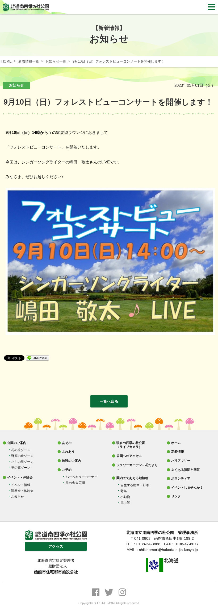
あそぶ (67, 443)
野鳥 (123, 491)
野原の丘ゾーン (22, 456)
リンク (176, 496)
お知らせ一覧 (55, 61)
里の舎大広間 (75, 482)
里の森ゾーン (20, 467)
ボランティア (180, 478)
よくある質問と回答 (185, 470)
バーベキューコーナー (82, 477)
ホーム (176, 443)
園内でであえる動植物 (132, 478)
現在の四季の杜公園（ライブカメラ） (130, 445)
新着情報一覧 (28, 61)
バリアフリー (180, 461)
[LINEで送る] (37, 357)
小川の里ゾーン (22, 461)
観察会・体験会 (22, 490)
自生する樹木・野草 (134, 485)
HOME (6, 61)
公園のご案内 (16, 443)
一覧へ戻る (109, 401)
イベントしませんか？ (187, 487)
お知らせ (17, 496)
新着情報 (177, 452)
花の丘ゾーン (20, 450)
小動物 (125, 496)
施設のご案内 (71, 461)
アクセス (55, 546)
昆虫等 (125, 502)
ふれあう (68, 452)
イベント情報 (20, 485)
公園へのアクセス (129, 456)
